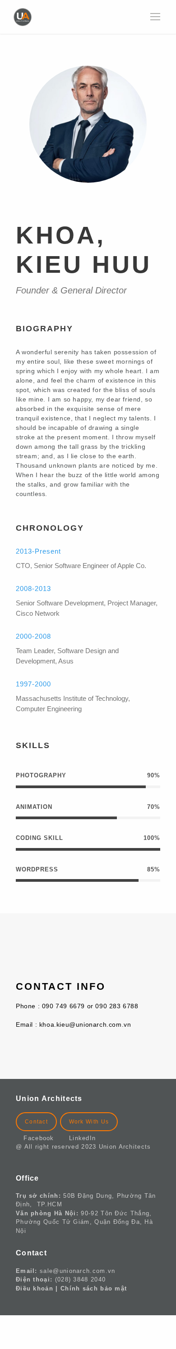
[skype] (95, 201)
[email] (66, 201)
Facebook (42, 1138)
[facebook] (80, 201)
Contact (36, 1122)
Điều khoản (34, 1288)
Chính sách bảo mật (93, 1288)
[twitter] (109, 201)
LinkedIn (82, 1138)
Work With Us (89, 1122)
